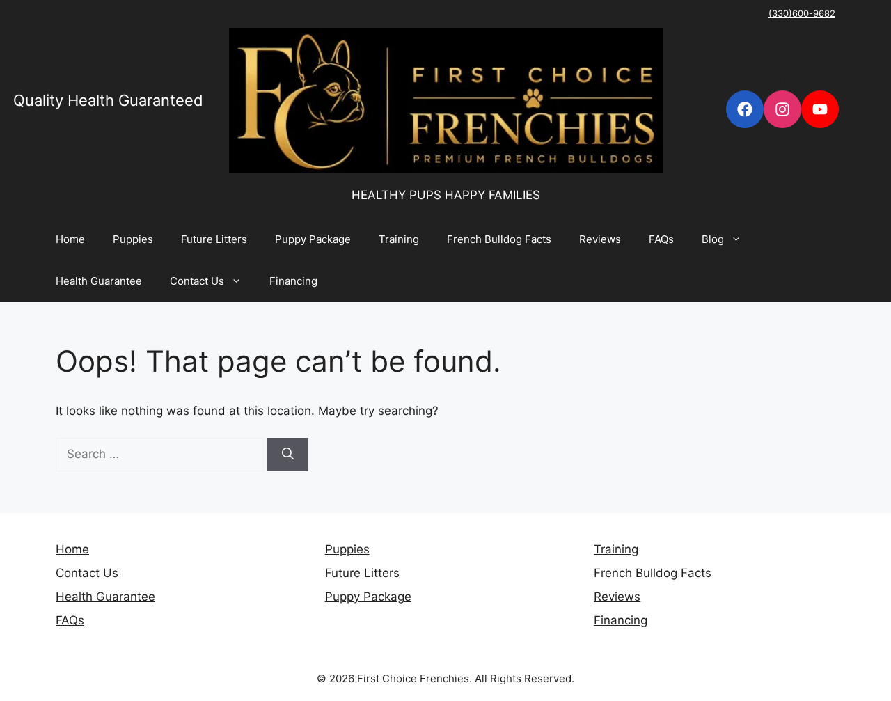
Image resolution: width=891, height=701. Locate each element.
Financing (293, 281)
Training (399, 239)
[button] (739, 239)
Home (70, 239)
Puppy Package (313, 239)
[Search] (287, 454)
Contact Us (197, 281)
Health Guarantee (99, 281)
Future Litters (214, 239)
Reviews (600, 239)
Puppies (133, 239)
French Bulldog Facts (499, 239)
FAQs (661, 239)
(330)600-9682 (801, 13)
